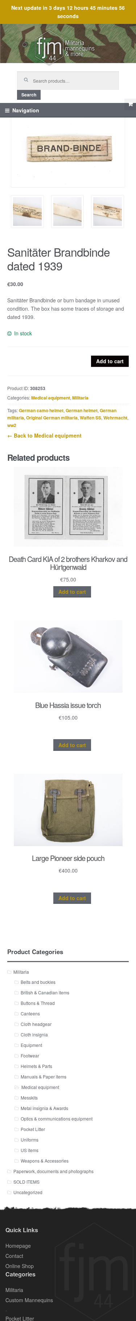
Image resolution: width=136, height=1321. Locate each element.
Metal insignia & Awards (44, 1108)
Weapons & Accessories (45, 1161)
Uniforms (29, 1139)
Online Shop (19, 1266)
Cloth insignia (34, 1034)
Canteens (30, 1013)
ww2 (11, 425)
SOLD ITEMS (26, 1182)
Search (28, 94)
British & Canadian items (45, 992)
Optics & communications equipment (56, 1118)
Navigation (25, 110)
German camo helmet (41, 410)
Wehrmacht (115, 417)
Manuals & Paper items (43, 1076)
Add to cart (110, 361)
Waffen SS (90, 417)
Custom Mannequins (29, 1300)
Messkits (29, 1097)
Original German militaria (52, 417)
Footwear (30, 1055)
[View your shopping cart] (130, 104)
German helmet (82, 410)
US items (29, 1150)
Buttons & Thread (38, 1003)
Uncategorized (27, 1192)
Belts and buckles (38, 982)
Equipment (31, 1045)
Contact (14, 1255)
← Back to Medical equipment (44, 435)
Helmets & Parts (36, 1066)
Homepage (18, 1245)
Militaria (80, 397)
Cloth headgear (36, 1024)
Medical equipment (50, 397)
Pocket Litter (33, 1129)
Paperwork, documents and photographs (53, 1171)
